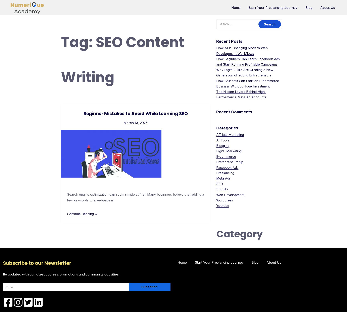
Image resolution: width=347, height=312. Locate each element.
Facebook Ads (227, 168)
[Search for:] (249, 24)
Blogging (222, 146)
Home (236, 8)
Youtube (222, 206)
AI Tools (222, 140)
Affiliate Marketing (230, 135)
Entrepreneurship (229, 162)
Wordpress (224, 200)
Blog (308, 8)
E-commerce (226, 156)
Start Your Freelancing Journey (273, 8)
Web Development (230, 195)
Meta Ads (223, 178)
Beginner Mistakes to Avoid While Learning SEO (136, 114)
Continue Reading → (82, 214)
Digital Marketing (229, 151)
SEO (219, 184)
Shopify (222, 189)
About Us (327, 8)
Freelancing (225, 173)
